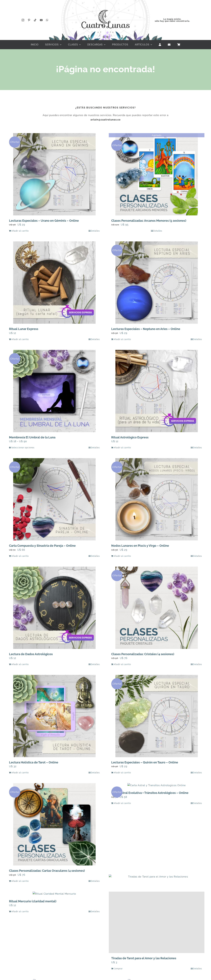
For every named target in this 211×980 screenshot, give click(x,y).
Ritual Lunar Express (23, 329)
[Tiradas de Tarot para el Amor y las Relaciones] (156, 922)
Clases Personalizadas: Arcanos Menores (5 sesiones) (148, 220)
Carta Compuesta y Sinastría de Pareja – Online (42, 545)
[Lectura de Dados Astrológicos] (54, 608)
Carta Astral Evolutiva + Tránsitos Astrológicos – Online (149, 793)
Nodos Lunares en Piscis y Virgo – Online (140, 545)
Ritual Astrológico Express (130, 437)
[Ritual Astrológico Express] (156, 391)
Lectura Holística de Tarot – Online (33, 762)
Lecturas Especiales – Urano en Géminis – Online (44, 220)
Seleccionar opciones (22, 447)
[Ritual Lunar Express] (54, 282)
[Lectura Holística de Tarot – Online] (54, 716)
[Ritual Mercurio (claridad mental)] (54, 894)
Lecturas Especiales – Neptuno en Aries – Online (145, 329)
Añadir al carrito (20, 231)
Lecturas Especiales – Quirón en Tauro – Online (144, 762)
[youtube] (41, 20)
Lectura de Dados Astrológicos (31, 654)
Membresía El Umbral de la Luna (32, 437)
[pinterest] (29, 20)
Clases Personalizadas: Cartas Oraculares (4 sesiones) (47, 870)
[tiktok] (35, 20)
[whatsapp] (47, 20)
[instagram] (23, 20)
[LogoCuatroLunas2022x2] (105, 6)
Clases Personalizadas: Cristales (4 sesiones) (142, 654)
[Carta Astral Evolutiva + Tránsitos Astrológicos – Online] (156, 785)
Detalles (95, 231)
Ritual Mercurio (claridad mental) (32, 901)
